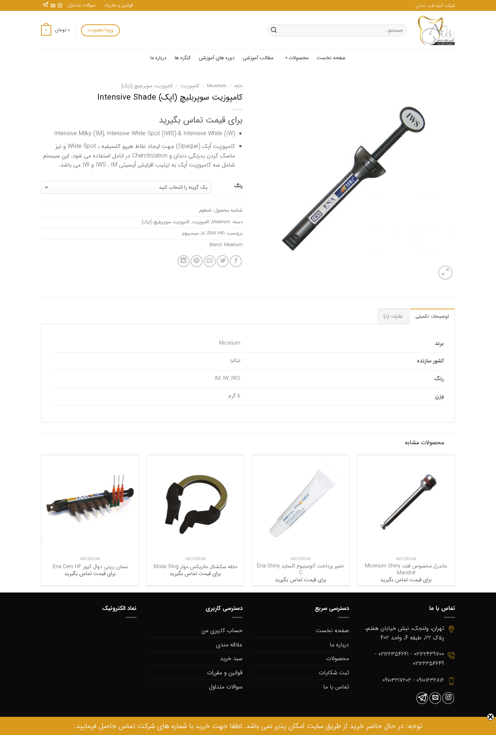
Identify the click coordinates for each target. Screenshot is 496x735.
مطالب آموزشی (258, 58)
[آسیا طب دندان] (436, 30)
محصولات (299, 58)
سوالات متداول (81, 5)
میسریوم (190, 233)
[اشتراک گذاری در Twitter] (223, 261)
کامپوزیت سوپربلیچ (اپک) (147, 86)
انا (203, 233)
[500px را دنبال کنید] (45, 5)
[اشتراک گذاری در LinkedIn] (184, 261)
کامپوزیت (189, 86)
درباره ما (158, 58)
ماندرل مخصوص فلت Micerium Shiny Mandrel (406, 570)
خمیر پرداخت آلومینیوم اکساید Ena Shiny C (300, 570)
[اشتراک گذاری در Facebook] (236, 261)
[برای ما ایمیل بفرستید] (53, 5)
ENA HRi (216, 233)
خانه (238, 86)
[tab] (432, 316)
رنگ (238, 186)
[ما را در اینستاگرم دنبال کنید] (60, 5)
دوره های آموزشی (217, 58)
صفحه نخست (331, 58)
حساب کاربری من (222, 630)
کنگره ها (183, 58)
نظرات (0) (392, 316)
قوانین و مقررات (118, 5)
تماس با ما (336, 686)
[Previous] (454, 523)
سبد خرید (231, 658)
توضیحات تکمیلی (432, 316)
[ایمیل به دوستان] (210, 261)
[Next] (41, 523)
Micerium (217, 86)
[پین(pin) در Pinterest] (197, 261)
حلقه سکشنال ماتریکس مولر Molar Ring (195, 567)
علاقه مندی (229, 644)
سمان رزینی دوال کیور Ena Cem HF (90, 567)
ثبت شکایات (334, 672)
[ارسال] (274, 30)
